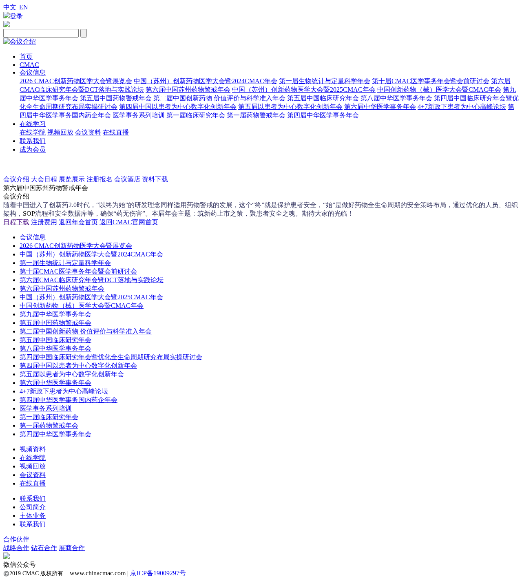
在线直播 (116, 132)
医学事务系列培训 (139, 115)
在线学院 (33, 132)
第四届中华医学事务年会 (323, 115)
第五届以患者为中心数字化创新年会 (290, 106)
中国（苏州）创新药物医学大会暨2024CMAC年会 (205, 80)
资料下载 (155, 179)
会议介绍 (16, 179)
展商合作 (72, 547)
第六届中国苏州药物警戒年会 (188, 89)
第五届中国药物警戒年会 (116, 98)
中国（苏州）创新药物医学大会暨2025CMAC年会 (304, 89)
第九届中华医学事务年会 (55, 314)
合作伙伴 (16, 539)
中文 (9, 7)
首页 (26, 56)
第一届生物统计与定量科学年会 (324, 80)
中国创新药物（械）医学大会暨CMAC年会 (439, 89)
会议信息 (33, 72)
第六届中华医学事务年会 (380, 106)
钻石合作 (44, 547)
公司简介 (33, 507)
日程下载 (16, 222)
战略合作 (16, 547)
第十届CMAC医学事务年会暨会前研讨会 (430, 80)
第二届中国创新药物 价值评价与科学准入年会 (219, 98)
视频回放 (60, 132)
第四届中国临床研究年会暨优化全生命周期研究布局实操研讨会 (111, 356)
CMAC (29, 64)
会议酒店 (127, 179)
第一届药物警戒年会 (256, 115)
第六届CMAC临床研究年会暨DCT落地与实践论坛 (92, 279)
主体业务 (33, 515)
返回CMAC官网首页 (129, 222)
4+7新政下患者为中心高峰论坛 (462, 106)
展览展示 (72, 179)
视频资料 (33, 449)
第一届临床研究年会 (195, 115)
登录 (16, 16)
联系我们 (33, 140)
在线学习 (33, 123)
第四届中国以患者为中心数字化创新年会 (178, 106)
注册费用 (44, 222)
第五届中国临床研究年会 (323, 98)
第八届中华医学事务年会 (396, 98)
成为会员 (33, 149)
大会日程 (44, 179)
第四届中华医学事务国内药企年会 (68, 399)
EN (23, 7)
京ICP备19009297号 (158, 573)
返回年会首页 (78, 222)
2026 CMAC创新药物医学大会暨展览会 (76, 80)
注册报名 (99, 179)
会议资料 (88, 132)
